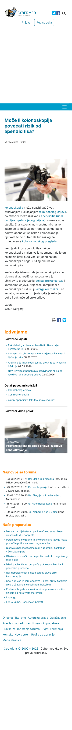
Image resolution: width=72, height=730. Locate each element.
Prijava (26, 22)
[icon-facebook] (58, 13)
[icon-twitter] (54, 13)
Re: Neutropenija (37, 487)
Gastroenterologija (18, 394)
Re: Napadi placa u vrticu (42, 511)
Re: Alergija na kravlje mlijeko (44, 495)
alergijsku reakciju (48, 289)
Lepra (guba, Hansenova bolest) (24, 601)
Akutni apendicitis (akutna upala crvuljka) (31, 399)
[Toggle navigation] (64, 106)
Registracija (44, 22)
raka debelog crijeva (52, 212)
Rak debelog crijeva (19, 389)
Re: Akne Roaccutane (39, 503)
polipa (39, 280)
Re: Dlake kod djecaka (41, 478)
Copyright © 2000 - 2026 (21, 648)
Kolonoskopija (14, 207)
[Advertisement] (36, 65)
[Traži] (63, 13)
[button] (7, 438)
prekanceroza (54, 280)
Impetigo (11, 597)
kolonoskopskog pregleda (39, 241)
